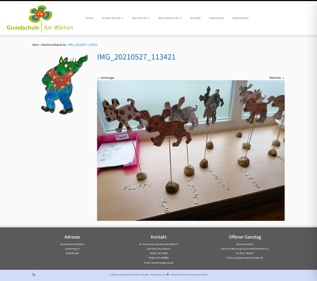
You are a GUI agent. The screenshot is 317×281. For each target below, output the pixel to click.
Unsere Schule (111, 18)
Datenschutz (240, 18)
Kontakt (195, 18)
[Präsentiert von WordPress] (167, 273)
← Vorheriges (105, 78)
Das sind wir (140, 18)
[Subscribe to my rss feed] (35, 274)
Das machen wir (168, 18)
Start (35, 45)
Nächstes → (277, 78)
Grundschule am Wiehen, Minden (132, 274)
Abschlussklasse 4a (53, 45)
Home (89, 18)
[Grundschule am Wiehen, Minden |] (36, 18)
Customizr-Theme (199, 274)
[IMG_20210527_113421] (191, 150)
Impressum (216, 18)
